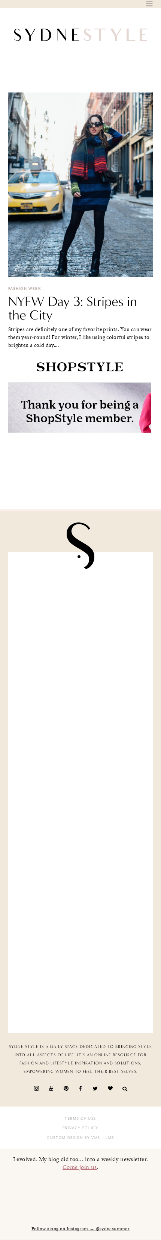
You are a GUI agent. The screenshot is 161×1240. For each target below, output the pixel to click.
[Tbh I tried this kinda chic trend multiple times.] (81, 907)
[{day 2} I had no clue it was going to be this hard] (81, 984)
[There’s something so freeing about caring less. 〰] (81, 754)
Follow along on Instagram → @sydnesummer (80, 1228)
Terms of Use (80, 1118)
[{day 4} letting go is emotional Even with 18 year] (81, 677)
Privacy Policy (80, 1128)
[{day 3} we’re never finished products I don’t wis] (81, 831)
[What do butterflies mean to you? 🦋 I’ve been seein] (81, 600)
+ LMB (107, 1138)
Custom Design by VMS (73, 1138)
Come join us (80, 1167)
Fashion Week (25, 288)
